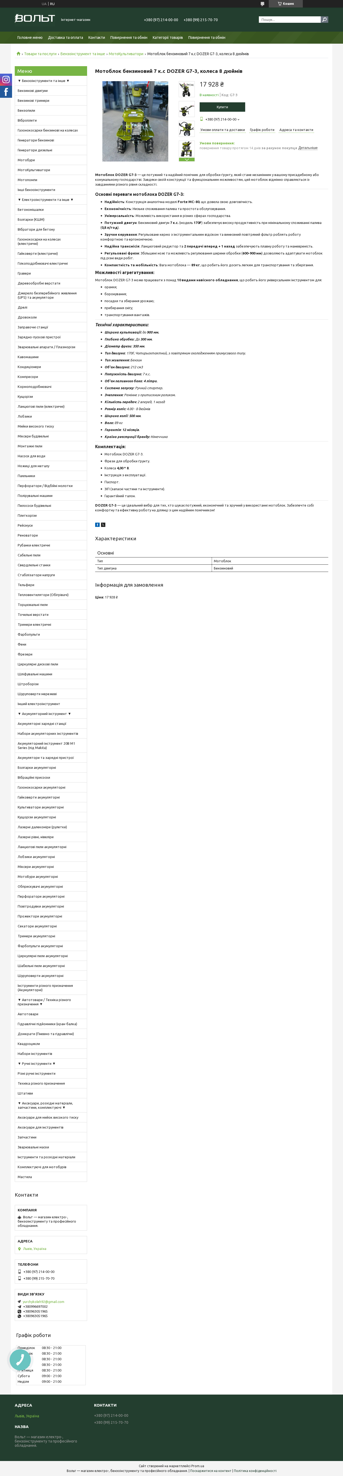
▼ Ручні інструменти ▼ (37, 1063)
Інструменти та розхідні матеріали (46, 1157)
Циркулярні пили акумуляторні (43, 956)
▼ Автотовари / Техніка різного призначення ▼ (44, 1002)
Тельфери (26, 585)
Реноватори (28, 535)
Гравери (24, 273)
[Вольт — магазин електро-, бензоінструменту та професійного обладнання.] (35, 19)
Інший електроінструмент (39, 704)
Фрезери (25, 654)
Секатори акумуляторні (37, 926)
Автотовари (28, 1014)
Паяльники (26, 476)
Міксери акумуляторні (36, 866)
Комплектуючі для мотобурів (42, 1167)
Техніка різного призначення (41, 1083)
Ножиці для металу (33, 466)
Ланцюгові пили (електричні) (41, 406)
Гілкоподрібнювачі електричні (43, 263)
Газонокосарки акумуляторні (41, 787)
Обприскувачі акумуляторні (40, 886)
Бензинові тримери (33, 100)
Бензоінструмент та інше (83, 54)
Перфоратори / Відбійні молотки (45, 486)
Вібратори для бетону (36, 229)
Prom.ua (197, 1466)
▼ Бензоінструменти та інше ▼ (44, 81)
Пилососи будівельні (34, 505)
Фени (22, 644)
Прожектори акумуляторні (40, 916)
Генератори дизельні (35, 150)
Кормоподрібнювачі (34, 386)
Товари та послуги (40, 54)
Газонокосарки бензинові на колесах (48, 130)
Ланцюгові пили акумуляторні (42, 847)
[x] (103, 525)
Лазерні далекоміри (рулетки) (42, 827)
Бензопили (26, 110)
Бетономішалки (31, 209)
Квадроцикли (29, 1044)
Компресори (28, 377)
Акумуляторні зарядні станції (42, 723)
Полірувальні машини (35, 495)
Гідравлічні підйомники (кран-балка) (47, 1024)
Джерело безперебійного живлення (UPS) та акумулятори (47, 295)
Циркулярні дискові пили (38, 664)
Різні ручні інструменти (36, 1073)
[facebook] (97, 525)
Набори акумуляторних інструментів (48, 733)
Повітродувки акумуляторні (41, 906)
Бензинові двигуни (33, 90)
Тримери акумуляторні (36, 936)
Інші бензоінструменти (36, 190)
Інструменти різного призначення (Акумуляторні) (45, 988)
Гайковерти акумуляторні (39, 797)
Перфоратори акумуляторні (41, 896)
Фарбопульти (29, 634)
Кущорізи (25, 396)
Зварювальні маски (33, 1147)
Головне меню (30, 37)
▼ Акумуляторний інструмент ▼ (44, 713)
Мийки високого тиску (36, 426)
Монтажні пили (30, 446)
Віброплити (27, 120)
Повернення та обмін (128, 37)
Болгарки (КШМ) (31, 219)
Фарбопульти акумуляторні (40, 946)
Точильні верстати (33, 614)
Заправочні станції (33, 327)
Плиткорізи (27, 515)
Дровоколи (27, 317)
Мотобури (26, 160)
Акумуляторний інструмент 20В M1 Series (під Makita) (46, 745)
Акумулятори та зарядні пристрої (46, 757)
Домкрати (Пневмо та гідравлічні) (46, 1034)
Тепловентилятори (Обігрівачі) (43, 595)
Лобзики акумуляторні (36, 857)
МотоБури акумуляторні (38, 876)
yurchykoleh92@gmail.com (43, 1301)
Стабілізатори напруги (36, 575)
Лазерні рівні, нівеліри (36, 837)
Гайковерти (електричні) (38, 253)
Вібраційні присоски (34, 777)
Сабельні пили (29, 555)
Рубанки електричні (34, 545)
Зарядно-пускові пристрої (39, 337)
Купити (222, 107)
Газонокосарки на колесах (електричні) (39, 241)
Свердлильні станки (34, 565)
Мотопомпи (27, 180)
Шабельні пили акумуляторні (41, 966)
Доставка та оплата (65, 37)
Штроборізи (28, 684)
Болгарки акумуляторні (37, 767)
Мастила (25, 1177)
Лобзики (25, 416)
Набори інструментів (35, 1053)
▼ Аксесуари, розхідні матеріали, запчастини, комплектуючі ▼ (45, 1105)
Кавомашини (28, 357)
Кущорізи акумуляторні (37, 817)
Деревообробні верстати (39, 283)
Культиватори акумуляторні (41, 807)
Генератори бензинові (36, 140)
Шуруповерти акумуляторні (41, 975)
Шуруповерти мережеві (37, 694)
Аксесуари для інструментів (41, 1127)
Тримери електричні (34, 624)
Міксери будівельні (33, 436)
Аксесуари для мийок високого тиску (48, 1117)
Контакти (96, 37)
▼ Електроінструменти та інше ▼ (46, 199)
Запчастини (27, 1137)
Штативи (25, 1093)
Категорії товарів (168, 37)
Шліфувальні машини (35, 674)
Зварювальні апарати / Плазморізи (46, 347)
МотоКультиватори (126, 54)
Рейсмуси (25, 525)
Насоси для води (31, 456)
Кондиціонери (29, 367)
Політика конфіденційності (255, 1471)
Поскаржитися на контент (211, 1471)
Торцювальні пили (33, 604)
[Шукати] (324, 19)
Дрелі (22, 307)
